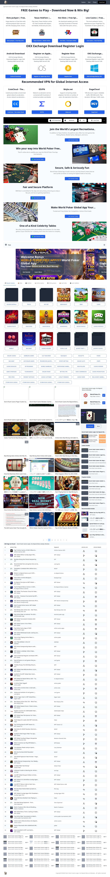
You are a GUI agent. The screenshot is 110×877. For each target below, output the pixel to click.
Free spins (11, 377)
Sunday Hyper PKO (19, 795)
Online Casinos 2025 (19, 552)
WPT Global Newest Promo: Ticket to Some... (26, 706)
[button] (46, 540)
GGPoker (92, 537)
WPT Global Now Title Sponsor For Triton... (25, 715)
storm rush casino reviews (64, 382)
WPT (15, 648)
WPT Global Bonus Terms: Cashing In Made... (26, 811)
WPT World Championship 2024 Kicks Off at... (26, 600)
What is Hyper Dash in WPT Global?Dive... (25, 697)
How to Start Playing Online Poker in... (24, 637)
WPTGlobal (17, 744)
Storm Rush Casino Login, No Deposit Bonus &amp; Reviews (21, 6)
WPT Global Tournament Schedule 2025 (24, 619)
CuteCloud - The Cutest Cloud (15, 89)
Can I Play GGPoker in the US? (22, 642)
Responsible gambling (64, 366)
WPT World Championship (21, 602)
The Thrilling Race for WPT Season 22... (24, 724)
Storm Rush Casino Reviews (95, 468)
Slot (89, 2)
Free (97, 526)
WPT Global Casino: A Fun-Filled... (23, 623)
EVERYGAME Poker (19, 712)
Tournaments (29, 371)
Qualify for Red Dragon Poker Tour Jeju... (25, 733)
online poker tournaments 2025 (22, 818)
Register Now (68, 53)
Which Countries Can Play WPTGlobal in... (25, 743)
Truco (29, 304)
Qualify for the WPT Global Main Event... (25, 674)
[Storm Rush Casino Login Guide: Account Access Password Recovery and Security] (84, 456)
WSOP (15, 570)
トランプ (92, 520)
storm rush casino (11, 382)
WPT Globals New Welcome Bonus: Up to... (25, 669)
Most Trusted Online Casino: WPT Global (25, 605)
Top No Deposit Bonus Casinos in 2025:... (25, 587)
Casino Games (102, 474)
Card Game (92, 526)
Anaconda (29, 326)
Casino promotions (98, 371)
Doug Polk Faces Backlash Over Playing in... (25, 798)
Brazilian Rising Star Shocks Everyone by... (25, 559)
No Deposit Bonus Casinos (21, 588)
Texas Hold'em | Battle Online (42, 18)
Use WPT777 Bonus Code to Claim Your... (25, 784)
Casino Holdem (46, 348)
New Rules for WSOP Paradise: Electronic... (25, 729)
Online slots (81, 361)
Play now (102, 436)
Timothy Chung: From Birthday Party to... (25, 665)
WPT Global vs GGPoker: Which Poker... (24, 651)
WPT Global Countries (100, 514)
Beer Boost (63, 304)
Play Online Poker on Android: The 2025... (25, 614)
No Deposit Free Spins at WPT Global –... (25, 582)
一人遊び (96, 520)
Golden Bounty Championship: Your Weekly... (26, 761)
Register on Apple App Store (41, 53)
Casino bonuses (11, 366)
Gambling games (29, 356)
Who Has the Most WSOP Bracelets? (23, 752)
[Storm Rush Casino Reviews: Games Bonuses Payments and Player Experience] (84, 467)
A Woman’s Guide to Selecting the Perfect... (26, 770)
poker (15, 827)
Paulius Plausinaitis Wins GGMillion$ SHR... (25, 825)
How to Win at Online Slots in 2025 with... (25, 688)
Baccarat (29, 348)
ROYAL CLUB (63, 348)
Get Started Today (72, 140)
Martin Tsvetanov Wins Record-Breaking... (25, 807)
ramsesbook (46, 326)
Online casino (11, 356)
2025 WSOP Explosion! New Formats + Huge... (26, 756)
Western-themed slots (20, 740)
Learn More (26, 272)
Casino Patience (98, 326)
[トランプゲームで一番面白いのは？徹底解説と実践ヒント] (84, 530)
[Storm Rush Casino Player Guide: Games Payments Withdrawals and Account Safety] (84, 473)
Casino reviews (98, 366)
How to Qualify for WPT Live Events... (24, 830)
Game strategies (12, 371)
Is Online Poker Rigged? (20, 683)
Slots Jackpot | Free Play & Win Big (15, 18)
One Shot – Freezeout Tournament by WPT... (26, 596)
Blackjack (64, 356)
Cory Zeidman (18, 749)
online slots (17, 689)
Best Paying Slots (18, 703)
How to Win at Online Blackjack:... (23, 577)
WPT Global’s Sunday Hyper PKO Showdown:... (26, 793)
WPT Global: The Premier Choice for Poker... (25, 591)
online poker (17, 639)
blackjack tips (17, 579)
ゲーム (100, 520)
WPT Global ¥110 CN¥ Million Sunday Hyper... (26, 779)
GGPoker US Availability (100, 537)
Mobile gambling (46, 366)
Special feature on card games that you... (25, 660)
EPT (15, 561)
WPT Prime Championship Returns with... (25, 646)
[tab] (9, 283)
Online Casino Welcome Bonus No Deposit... (26, 821)
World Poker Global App (93, 435)
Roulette (81, 356)
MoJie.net (68, 89)
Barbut (11, 348)
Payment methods (29, 377)
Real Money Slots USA (20, 611)
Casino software (46, 377)
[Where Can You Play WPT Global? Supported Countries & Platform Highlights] (84, 513)
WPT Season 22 (18, 726)
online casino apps (19, 630)
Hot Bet (46, 304)
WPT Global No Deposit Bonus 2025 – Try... (25, 678)
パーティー (100, 531)
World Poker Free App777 (29, 260)
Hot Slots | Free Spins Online (68, 18)
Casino (83, 2)
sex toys (16, 772)
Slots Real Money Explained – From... (24, 802)
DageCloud (94, 89)
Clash (98, 304)
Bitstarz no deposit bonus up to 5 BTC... (24, 573)
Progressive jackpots (46, 361)
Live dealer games (29, 361)
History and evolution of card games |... (25, 692)
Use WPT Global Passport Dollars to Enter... (25, 775)
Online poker (46, 371)
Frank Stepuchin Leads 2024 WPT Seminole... (26, 720)
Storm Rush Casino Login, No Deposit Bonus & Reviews (80, 873)
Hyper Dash (17, 698)
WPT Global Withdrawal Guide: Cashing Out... (26, 633)
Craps (98, 361)
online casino (17, 822)
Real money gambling (98, 377)
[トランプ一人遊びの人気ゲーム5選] (84, 519)
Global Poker (17, 767)
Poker (95, 2)
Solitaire (100, 526)
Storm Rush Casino (93, 451)
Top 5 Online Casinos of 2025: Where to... (25, 550)
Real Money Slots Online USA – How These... (26, 610)
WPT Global (92, 514)
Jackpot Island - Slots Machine (99, 348)
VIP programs (29, 366)
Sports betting (63, 361)
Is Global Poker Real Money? (21, 766)
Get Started (14, 272)
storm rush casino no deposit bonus (47, 382)
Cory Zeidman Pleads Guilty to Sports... (24, 747)
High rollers (81, 366)
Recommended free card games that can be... (26, 564)
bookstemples (81, 326)
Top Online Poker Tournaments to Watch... (25, 816)
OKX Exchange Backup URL (94, 53)
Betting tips (63, 371)
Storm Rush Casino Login (94, 457)
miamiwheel (63, 326)
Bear (81, 304)
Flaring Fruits (11, 326)
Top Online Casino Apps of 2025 (22, 628)
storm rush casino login (30, 382)
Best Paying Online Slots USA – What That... (25, 701)
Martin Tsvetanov (18, 809)
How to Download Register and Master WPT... (26, 655)
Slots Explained (18, 804)
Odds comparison (81, 371)
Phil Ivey (16, 790)
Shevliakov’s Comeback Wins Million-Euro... (25, 568)
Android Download (16, 53)
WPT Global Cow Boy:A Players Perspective (25, 738)
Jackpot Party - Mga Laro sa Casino (82, 348)
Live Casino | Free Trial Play (94, 18)
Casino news (81, 377)
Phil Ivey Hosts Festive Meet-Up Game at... (25, 789)
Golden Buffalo (11, 304)
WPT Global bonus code (20, 786)
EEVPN (42, 89)
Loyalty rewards (64, 377)
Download (102, 2)
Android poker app (19, 616)
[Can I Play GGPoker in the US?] (84, 536)
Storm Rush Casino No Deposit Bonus (97, 462)
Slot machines (46, 356)
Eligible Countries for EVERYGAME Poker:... (25, 711)
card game (17, 565)
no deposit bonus (19, 575)
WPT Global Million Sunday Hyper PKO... (25, 555)
